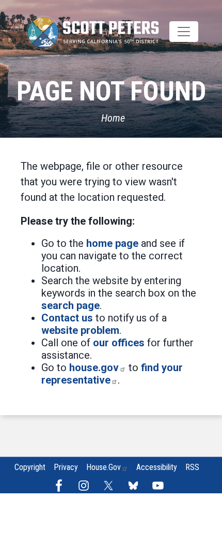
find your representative (112, 373)
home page (112, 243)
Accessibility (156, 467)
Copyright (29, 467)
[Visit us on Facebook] (61, 485)
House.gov (103, 467)
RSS (192, 467)
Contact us (67, 318)
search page (70, 305)
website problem (80, 330)
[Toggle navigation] (183, 31)
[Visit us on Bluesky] (135, 485)
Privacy (66, 467)
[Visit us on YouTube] (160, 485)
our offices (119, 342)
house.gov (94, 367)
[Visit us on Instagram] (86, 485)
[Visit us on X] (111, 485)
